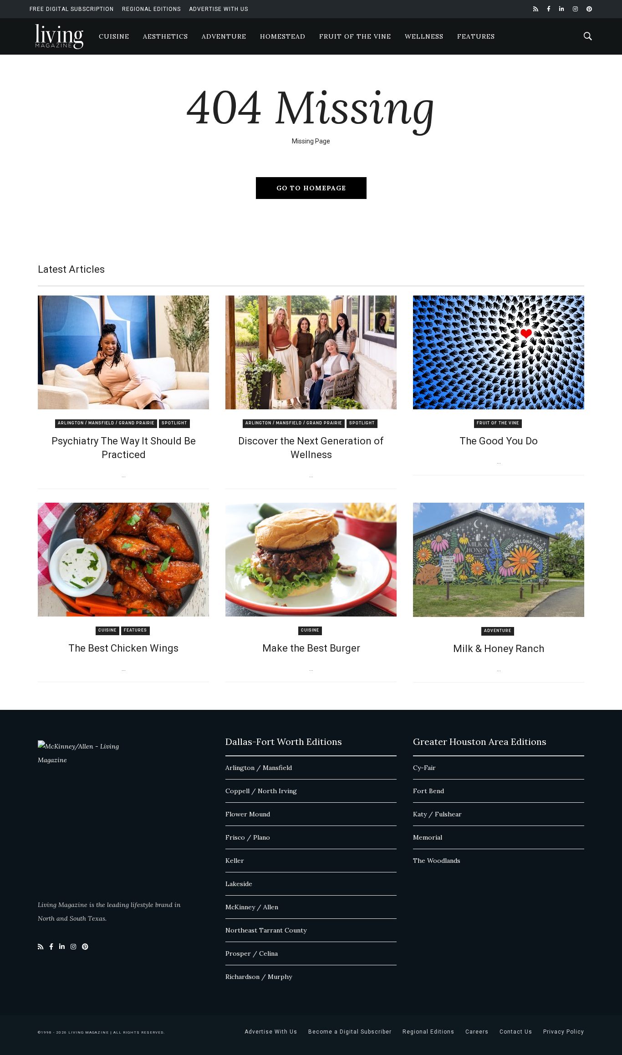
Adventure (224, 36)
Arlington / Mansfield (258, 768)
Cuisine (114, 36)
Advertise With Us (218, 9)
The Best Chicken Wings (123, 648)
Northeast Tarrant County (265, 930)
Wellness (424, 36)
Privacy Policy (563, 1032)
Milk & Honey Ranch (498, 648)
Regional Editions (151, 9)
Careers (477, 1032)
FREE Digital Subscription (72, 9)
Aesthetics (165, 36)
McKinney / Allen (251, 907)
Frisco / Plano (247, 837)
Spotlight (174, 423)
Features (476, 36)
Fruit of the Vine (355, 36)
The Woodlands (436, 860)
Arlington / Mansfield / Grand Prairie (106, 423)
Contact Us (516, 1032)
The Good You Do (498, 441)
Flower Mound (247, 814)
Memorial (427, 837)
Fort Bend (428, 791)
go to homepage (311, 188)
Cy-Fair (424, 768)
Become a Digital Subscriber (350, 1032)
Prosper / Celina (251, 953)
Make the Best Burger (311, 648)
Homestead (283, 36)
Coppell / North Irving (261, 791)
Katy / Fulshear (437, 814)
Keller (234, 860)
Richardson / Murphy (258, 977)
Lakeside (238, 884)
